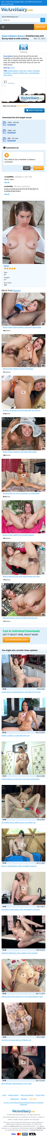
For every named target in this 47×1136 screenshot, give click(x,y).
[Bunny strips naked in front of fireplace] (23, 350)
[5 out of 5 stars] (27, 105)
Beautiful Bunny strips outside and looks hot (20, 618)
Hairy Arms (7, 75)
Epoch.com (15, 1126)
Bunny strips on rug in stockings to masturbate (21, 493)
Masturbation (13, 71)
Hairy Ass (23, 71)
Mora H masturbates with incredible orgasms (19, 866)
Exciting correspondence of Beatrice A (16, 1040)
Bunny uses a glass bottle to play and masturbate (22, 327)
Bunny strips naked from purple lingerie (18, 535)
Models (12, 36)
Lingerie (15, 73)
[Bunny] (23, 232)
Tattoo (29, 71)
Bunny (21, 36)
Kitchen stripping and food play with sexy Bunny (21, 410)
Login (26, 168)
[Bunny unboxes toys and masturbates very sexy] (23, 558)
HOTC (12, 68)
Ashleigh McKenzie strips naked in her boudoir (19, 953)
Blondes (36, 71)
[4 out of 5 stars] (25, 105)
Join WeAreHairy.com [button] (16, 639)
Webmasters (14, 1099)
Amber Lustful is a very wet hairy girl (15, 735)
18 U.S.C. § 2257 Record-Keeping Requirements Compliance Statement (23, 1103)
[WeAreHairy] (23, 1111)
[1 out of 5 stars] (18, 105)
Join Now (38, 168)
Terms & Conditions (27, 1095)
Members (24, 1099)
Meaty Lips (23, 73)
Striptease (7, 73)
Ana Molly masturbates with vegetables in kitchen (20, 909)
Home (4, 36)
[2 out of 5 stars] (20, 105)
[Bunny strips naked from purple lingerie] (23, 516)
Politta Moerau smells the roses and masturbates (20, 779)
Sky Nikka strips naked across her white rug (18, 822)
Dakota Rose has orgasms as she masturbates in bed (22, 996)
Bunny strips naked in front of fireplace (18, 369)
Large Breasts (34, 73)
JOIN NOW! (40, 27)
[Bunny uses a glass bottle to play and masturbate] (23, 309)
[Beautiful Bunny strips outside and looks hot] (23, 600)
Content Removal (36, 1130)
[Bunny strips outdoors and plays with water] (23, 433)
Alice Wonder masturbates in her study (16, 1083)
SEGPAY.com (41, 1128)
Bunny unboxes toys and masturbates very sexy (21, 576)
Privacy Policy (40, 1095)
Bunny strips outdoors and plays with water (20, 452)
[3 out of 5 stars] (22, 105)
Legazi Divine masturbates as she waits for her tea (20, 692)
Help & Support (13, 1095)
